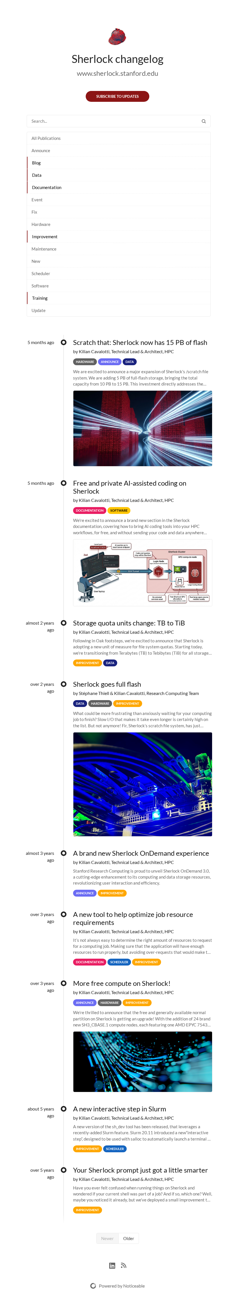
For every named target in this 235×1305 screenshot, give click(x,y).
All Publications (46, 138)
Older (128, 1238)
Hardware (41, 224)
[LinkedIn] (115, 1265)
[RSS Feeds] (123, 1265)
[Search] (203, 121)
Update (39, 310)
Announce (41, 150)
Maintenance (44, 248)
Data (37, 175)
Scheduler (41, 273)
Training (40, 298)
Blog (36, 162)
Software (40, 285)
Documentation (46, 187)
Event (37, 199)
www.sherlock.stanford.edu (117, 73)
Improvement (45, 236)
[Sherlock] (117, 37)
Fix (34, 211)
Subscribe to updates (117, 96)
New (36, 261)
